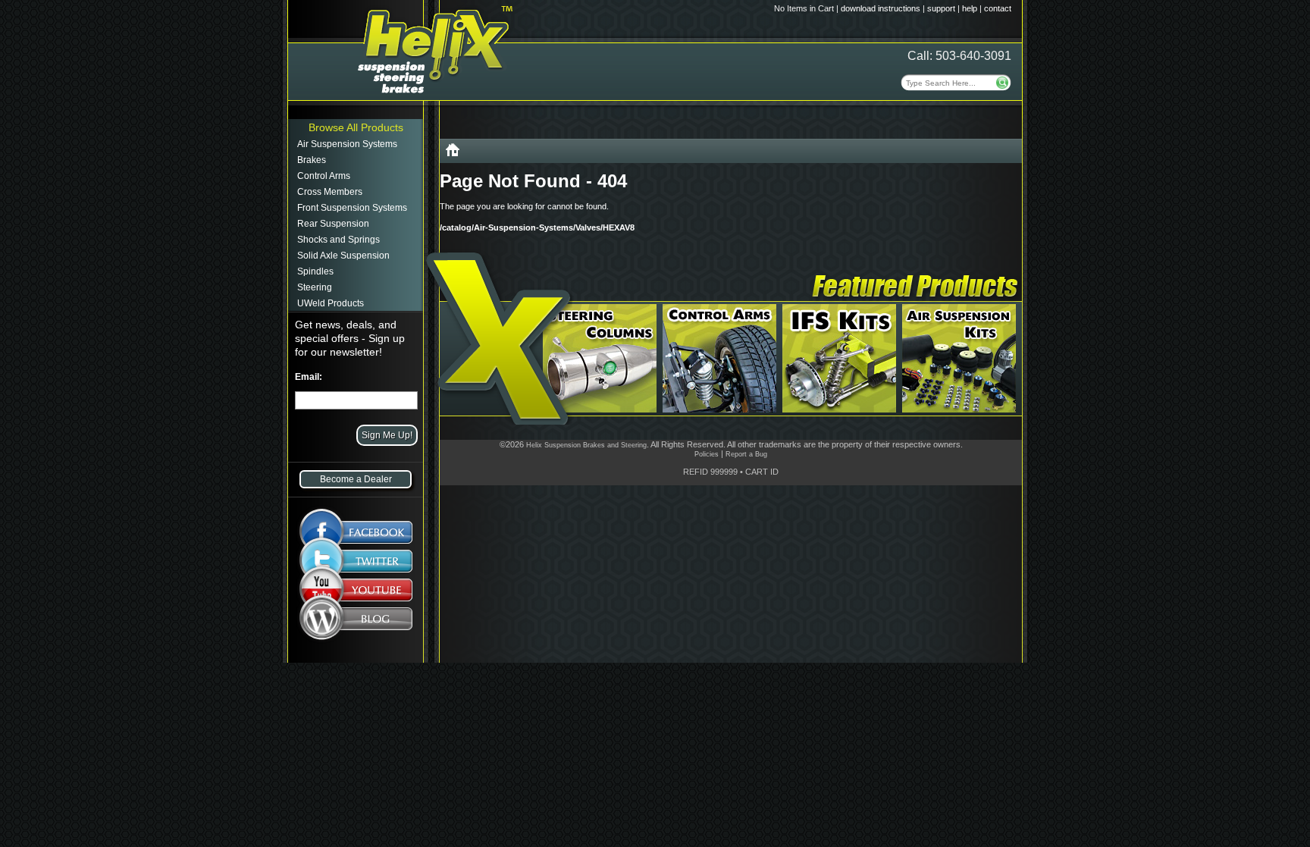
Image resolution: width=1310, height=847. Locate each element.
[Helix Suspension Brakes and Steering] (452, 153)
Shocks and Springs (338, 239)
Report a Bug (746, 454)
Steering (314, 287)
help (969, 8)
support (941, 8)
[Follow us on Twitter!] (355, 561)
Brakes (311, 160)
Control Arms (323, 176)
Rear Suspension (333, 223)
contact (997, 8)
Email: (308, 377)
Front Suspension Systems (352, 207)
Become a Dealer (356, 479)
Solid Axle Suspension (343, 255)
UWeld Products (330, 303)
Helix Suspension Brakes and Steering (586, 445)
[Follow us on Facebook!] (355, 524)
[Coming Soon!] (355, 593)
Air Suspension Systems (347, 144)
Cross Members (329, 192)
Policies (706, 454)
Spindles (315, 271)
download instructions (880, 8)
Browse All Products (356, 127)
